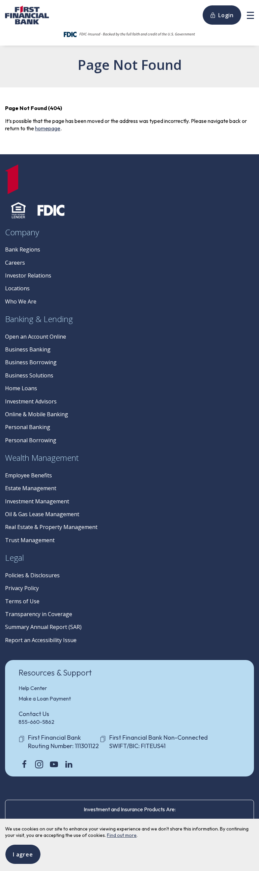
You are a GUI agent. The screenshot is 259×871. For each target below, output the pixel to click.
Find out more (122, 835)
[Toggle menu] (250, 15)
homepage (47, 128)
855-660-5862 (36, 721)
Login (226, 15)
